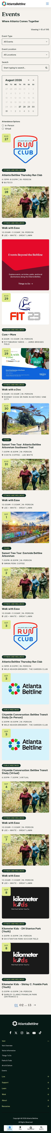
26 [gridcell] (15, 107)
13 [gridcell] (20, 98)
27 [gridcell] (6, 89)
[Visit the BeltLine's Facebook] (10, 1033)
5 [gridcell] (15, 93)
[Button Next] (34, 1005)
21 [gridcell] (24, 102)
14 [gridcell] (24, 98)
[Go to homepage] (14, 4)
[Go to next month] (33, 80)
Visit (3, 1041)
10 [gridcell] (7, 98)
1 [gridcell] (28, 89)
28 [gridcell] (11, 89)
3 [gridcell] (6, 93)
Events (4, 1071)
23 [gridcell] (33, 102)
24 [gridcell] (6, 107)
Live (3, 1077)
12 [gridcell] (15, 98)
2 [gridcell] (33, 89)
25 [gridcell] (11, 107)
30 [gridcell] (20, 89)
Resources (6, 1106)
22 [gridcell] (29, 102)
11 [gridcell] (11, 98)
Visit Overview (7, 1046)
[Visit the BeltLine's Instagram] (22, 1033)
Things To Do (6, 1055)
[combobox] (25, 42)
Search (5, 62)
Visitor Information (9, 1050)
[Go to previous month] (29, 80)
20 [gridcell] (20, 102)
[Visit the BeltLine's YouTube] (34, 1033)
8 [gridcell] (28, 93)
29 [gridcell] (15, 89)
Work (4, 1094)
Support (5, 1082)
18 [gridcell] (11, 102)
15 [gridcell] (29, 98)
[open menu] (47, 3)
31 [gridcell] (24, 89)
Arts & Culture (7, 1065)
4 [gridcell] (11, 93)
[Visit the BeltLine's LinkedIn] (28, 1033)
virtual (8, 129)
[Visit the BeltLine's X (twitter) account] (16, 1033)
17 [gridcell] (7, 102)
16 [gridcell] (33, 98)
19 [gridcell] (15, 102)
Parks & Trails (7, 1060)
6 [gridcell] (20, 93)
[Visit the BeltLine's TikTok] (40, 1033)
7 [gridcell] (24, 93)
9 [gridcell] (33, 93)
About (4, 1100)
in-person (9, 126)
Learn (4, 1088)
